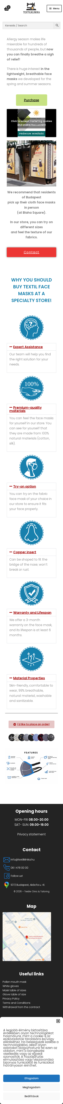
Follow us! (17, 876)
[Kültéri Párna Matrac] (31, 936)
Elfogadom (32, 1078)
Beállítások (32, 1096)
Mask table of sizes (14, 990)
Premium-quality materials (25, 409)
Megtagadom (31, 1087)
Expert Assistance (28, 347)
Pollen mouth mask (14, 982)
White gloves (11, 986)
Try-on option (24, 486)
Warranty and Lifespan (32, 612)
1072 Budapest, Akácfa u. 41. (28, 885)
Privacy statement (31, 834)
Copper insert (24, 552)
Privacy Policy (11, 998)
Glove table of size (14, 994)
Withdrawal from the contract (21, 1007)
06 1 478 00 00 (19, 868)
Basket (5, 5)
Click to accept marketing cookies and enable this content (31, 122)
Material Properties (29, 678)
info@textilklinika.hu (23, 859)
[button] (58, 1021)
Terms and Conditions (16, 1003)
